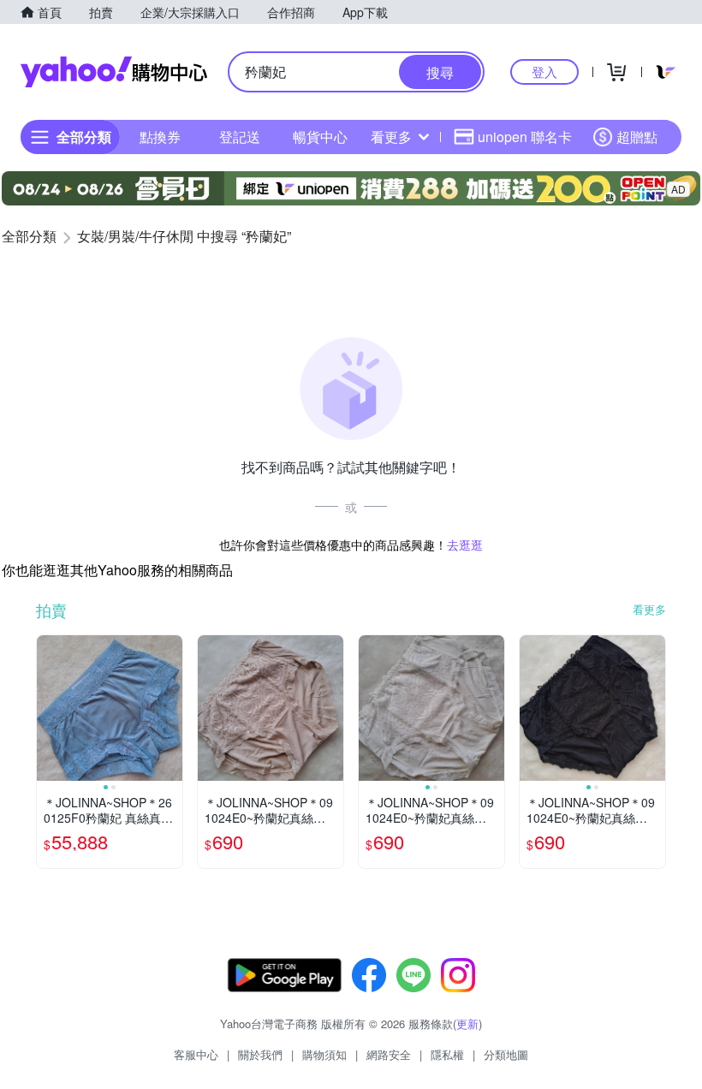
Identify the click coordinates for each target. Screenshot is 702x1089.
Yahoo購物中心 (114, 71)
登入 (544, 71)
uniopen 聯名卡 (525, 136)
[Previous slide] (48, 708)
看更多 (391, 136)
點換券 (160, 136)
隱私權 (447, 1054)
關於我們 (260, 1054)
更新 (467, 1023)
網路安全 (388, 1054)
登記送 (239, 136)
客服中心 (196, 1054)
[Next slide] (171, 708)
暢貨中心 (320, 136)
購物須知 (324, 1054)
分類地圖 (506, 1054)
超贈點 (636, 136)
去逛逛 (465, 544)
